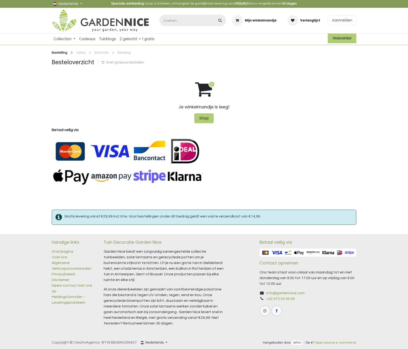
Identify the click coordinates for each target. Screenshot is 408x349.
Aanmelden (342, 20)
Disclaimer (60, 280)
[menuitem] (64, 39)
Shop (204, 118)
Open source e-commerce (335, 342)
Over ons (59, 257)
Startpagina (62, 251)
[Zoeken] (220, 20)
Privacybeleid (63, 274)
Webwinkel (342, 38)
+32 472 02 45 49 (280, 299)
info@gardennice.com (285, 293)
